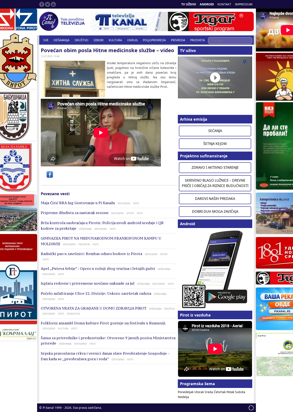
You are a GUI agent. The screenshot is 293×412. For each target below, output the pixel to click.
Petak (231, 392)
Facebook (41, 4)
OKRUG (132, 40)
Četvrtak (220, 392)
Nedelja (183, 397)
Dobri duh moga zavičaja (215, 211)
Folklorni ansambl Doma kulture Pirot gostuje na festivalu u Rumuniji (103, 323)
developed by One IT (251, 407)
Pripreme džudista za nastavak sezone (75, 212)
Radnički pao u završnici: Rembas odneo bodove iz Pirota (91, 253)
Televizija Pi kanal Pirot (62, 21)
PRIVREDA (178, 40)
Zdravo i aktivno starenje (215, 167)
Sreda (209, 392)
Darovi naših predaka (215, 198)
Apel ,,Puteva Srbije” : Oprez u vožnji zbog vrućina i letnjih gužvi (98, 268)
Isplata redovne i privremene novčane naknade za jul (87, 283)
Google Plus (53, 4)
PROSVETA (197, 40)
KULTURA (115, 40)
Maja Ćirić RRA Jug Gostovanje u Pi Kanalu (78, 203)
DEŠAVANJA (61, 40)
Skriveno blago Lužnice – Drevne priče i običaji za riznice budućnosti (215, 183)
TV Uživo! (188, 4)
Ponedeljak (186, 392)
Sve (45, 40)
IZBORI (99, 40)
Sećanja (215, 130)
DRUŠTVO (81, 40)
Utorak (199, 392)
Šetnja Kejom (215, 143)
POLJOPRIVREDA (154, 40)
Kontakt (224, 4)
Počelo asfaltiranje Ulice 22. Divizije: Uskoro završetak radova (96, 293)
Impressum (243, 4)
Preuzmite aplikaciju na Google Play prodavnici (215, 269)
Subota (240, 392)
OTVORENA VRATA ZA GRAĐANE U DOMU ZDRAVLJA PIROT (93, 308)
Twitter (47, 4)
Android (207, 4)
